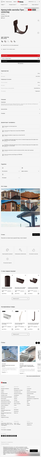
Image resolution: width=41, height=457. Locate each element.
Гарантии (15, 396)
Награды (28, 395)
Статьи (15, 405)
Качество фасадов (30, 393)
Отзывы (28, 403)
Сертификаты (16, 395)
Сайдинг (2, 4)
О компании (29, 388)
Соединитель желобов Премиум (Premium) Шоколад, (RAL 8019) (33, 288)
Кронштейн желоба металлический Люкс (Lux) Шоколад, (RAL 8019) (33, 324)
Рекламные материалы (18, 393)
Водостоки (3, 408)
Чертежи (15, 398)
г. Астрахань (9, 429)
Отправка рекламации (31, 396)
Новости (28, 405)
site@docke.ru (29, 424)
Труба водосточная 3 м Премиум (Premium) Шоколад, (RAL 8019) (7, 288)
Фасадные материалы (5, 388)
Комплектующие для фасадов (6, 396)
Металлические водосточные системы (6, 413)
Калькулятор (16, 411)
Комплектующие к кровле (5, 403)
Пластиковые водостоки (15, 7)
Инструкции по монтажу (18, 390)
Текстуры (15, 400)
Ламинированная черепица (6, 401)
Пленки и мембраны (4, 405)
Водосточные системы (7, 7)
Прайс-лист (16, 412)
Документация (16, 388)
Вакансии (28, 400)
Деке (2, 7)
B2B (27, 401)
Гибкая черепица (35, 4)
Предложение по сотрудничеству (7, 442)
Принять (33, 450)
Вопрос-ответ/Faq (17, 403)
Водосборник (3, 415)
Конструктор (16, 409)
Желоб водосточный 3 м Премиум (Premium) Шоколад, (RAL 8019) (20, 288)
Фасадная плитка (24, 4)
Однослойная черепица (5, 400)
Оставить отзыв (36, 234)
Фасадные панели (12, 4)
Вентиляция (3, 406)
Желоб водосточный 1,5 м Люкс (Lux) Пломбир (7, 324)
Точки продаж (4, 61)
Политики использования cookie (9, 448)
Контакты (28, 390)
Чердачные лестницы (5, 417)
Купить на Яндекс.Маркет (6, 58)
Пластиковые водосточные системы (5, 411)
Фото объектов (16, 401)
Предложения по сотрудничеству (33, 398)
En (39, 1)
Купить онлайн (4, 55)
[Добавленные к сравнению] (35, 1)
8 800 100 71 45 (29, 423)
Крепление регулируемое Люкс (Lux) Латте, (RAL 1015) (20, 324)
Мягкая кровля (3, 398)
